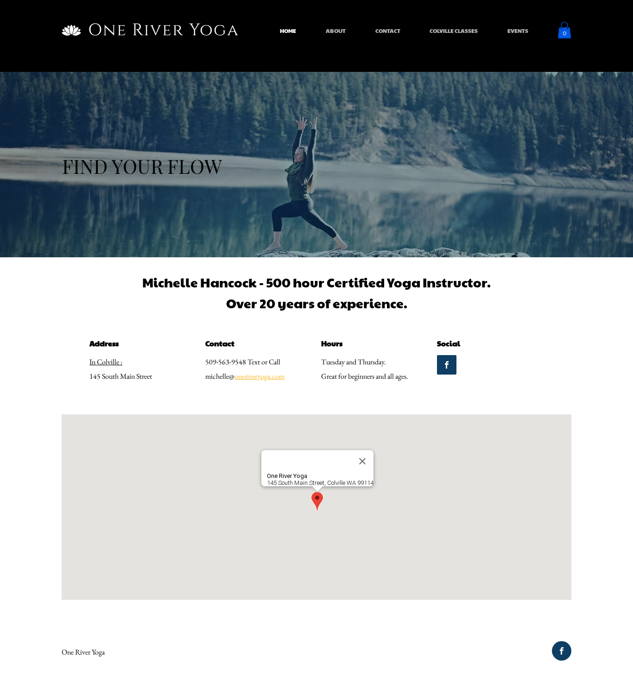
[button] (564, 30)
